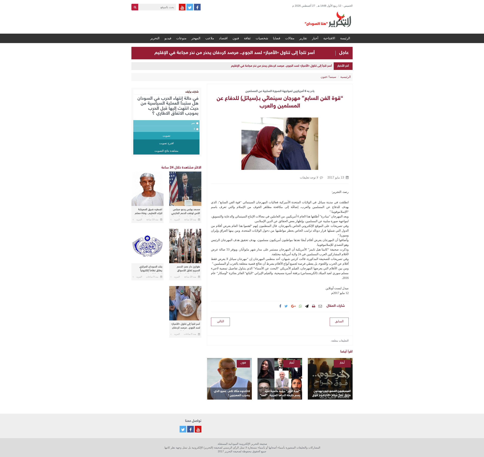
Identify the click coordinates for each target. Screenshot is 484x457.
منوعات (181, 38)
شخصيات (262, 38)
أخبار (315, 38)
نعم (193, 122)
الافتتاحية (329, 38)
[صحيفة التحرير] (328, 19)
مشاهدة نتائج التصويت (166, 150)
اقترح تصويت (166, 143)
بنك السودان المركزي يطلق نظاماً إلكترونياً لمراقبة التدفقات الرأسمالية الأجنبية (150, 269)
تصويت (166, 135)
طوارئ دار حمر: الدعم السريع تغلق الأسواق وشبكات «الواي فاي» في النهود (186, 269)
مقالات (289, 38)
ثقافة (247, 38)
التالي (220, 321)
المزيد (177, 219)
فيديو (167, 38)
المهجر (195, 38)
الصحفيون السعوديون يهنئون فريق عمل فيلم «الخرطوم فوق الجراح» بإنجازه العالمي (331, 394)
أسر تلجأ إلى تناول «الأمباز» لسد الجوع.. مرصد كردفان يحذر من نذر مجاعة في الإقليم (234, 53)
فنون (236, 38)
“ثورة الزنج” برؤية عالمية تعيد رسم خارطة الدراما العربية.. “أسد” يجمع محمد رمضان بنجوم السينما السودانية (280, 394)
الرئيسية (345, 76)
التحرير (155, 38)
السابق (339, 321)
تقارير (303, 38)
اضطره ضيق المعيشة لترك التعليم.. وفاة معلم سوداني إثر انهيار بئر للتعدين (148, 212)
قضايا (276, 38)
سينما (332, 76)
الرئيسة (345, 38)
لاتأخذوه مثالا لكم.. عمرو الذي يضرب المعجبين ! (232, 393)
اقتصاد (223, 38)
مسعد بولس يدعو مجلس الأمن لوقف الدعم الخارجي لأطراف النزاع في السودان (185, 212)
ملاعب (209, 38)
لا (194, 128)
